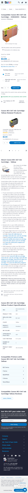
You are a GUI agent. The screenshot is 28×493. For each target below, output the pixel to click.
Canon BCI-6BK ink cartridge (17, 256)
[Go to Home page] (8, 2)
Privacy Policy (5, 428)
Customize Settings (8, 490)
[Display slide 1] (9, 150)
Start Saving (14, 424)
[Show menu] (2, 2)
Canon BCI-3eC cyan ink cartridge (17, 235)
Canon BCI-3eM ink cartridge (15, 237)
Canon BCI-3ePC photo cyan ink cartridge (14, 240)
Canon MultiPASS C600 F (17, 96)
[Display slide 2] (12, 150)
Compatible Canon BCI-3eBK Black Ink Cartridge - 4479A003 (12, 130)
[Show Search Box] (19, 2)
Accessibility (18, 477)
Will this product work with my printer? (11, 47)
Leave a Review (7, 398)
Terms (2, 477)
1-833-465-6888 (13, 463)
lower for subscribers (21, 101)
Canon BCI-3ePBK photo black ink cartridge (14, 239)
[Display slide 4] (18, 150)
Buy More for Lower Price (8, 66)
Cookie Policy (23, 483)
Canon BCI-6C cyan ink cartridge (10, 257)
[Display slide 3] (15, 150)
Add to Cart (17, 142)
